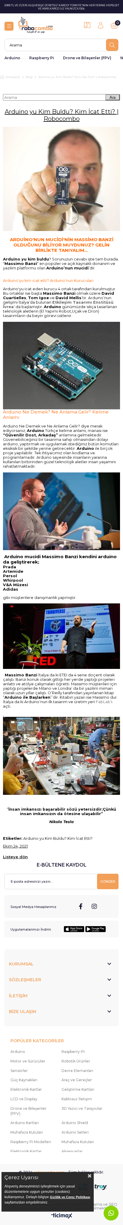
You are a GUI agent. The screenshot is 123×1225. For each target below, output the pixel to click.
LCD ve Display (23, 1099)
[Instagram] (94, 906)
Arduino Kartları (24, 1123)
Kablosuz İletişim (76, 1099)
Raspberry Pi (41, 58)
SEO (113, 1204)
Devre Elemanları (77, 1070)
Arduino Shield (74, 1123)
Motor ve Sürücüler (27, 1061)
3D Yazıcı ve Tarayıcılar (81, 1108)
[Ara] (112, 45)
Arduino (12, 58)
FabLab (103, 702)
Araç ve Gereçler (76, 1080)
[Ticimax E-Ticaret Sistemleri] (61, 1216)
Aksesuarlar (72, 1151)
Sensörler (19, 1070)
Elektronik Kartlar (26, 1089)
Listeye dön (15, 856)
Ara (113, 97)
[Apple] (74, 929)
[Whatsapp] (111, 1213)
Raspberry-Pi (73, 1051)
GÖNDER (107, 881)
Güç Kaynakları (23, 1080)
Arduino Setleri (75, 1132)
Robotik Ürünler (75, 1061)
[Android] (95, 929)
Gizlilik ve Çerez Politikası (70, 1197)
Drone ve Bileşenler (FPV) (87, 58)
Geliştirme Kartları (77, 1089)
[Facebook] (81, 906)
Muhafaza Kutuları (26, 1132)
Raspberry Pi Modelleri (30, 1142)
